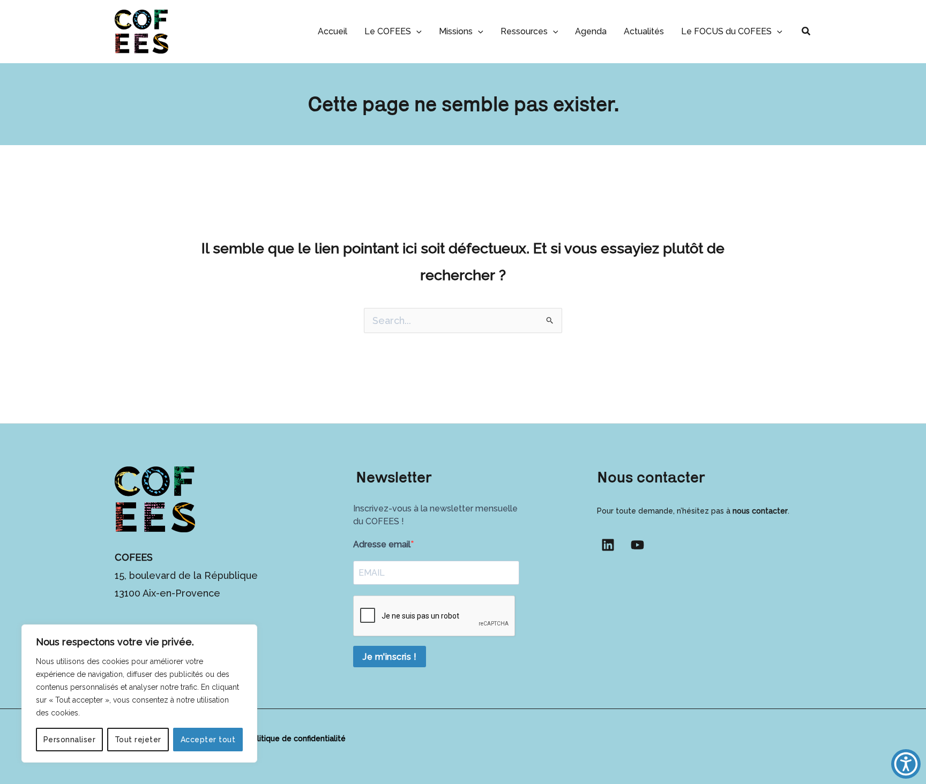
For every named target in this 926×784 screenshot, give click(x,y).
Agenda (591, 31)
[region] (139, 693)
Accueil (332, 31)
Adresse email (381, 544)
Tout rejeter (138, 739)
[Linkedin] (608, 545)
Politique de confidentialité (297, 738)
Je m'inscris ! (389, 657)
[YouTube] (637, 545)
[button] (416, 31)
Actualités (644, 31)
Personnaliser (69, 739)
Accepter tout (208, 739)
